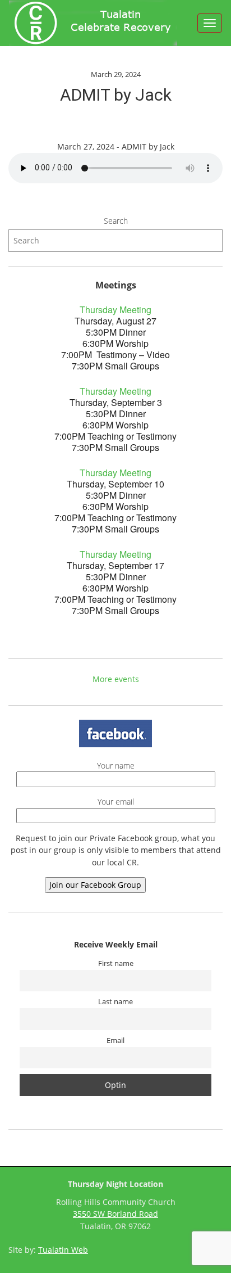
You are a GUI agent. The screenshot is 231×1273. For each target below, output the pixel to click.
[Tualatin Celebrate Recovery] (93, 23)
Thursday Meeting (115, 309)
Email (115, 1040)
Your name (116, 765)
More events (116, 679)
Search (116, 220)
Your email (116, 801)
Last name (115, 1001)
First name (115, 963)
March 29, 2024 (116, 74)
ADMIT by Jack (116, 95)
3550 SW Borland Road (115, 1213)
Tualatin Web (63, 1249)
